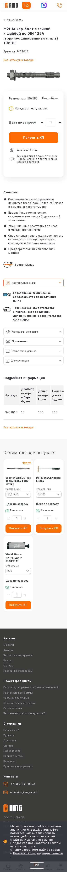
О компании (12, 723)
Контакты (10, 776)
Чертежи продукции (16, 698)
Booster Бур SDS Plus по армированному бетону (18, 480)
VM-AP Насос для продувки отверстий (13, 557)
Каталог (9, 638)
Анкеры (8, 650)
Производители (13, 756)
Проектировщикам (17, 681)
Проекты (8, 735)
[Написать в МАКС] (44, 5)
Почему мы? (11, 730)
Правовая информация (18, 766)
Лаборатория (12, 750)
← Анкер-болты (13, 20)
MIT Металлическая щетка (48, 479)
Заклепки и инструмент (18, 655)
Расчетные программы (18, 692)
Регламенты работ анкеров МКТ (24, 713)
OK (37, 865)
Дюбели (8, 644)
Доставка (9, 740)
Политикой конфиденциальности (38, 853)
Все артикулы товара (18, 60)
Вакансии (9, 761)
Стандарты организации (19, 703)
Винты (7, 660)
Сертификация (12, 708)
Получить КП (18, 528)
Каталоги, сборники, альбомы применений (30, 687)
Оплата (8, 745)
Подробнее (50, 98)
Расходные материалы (18, 670)
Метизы (8, 665)
